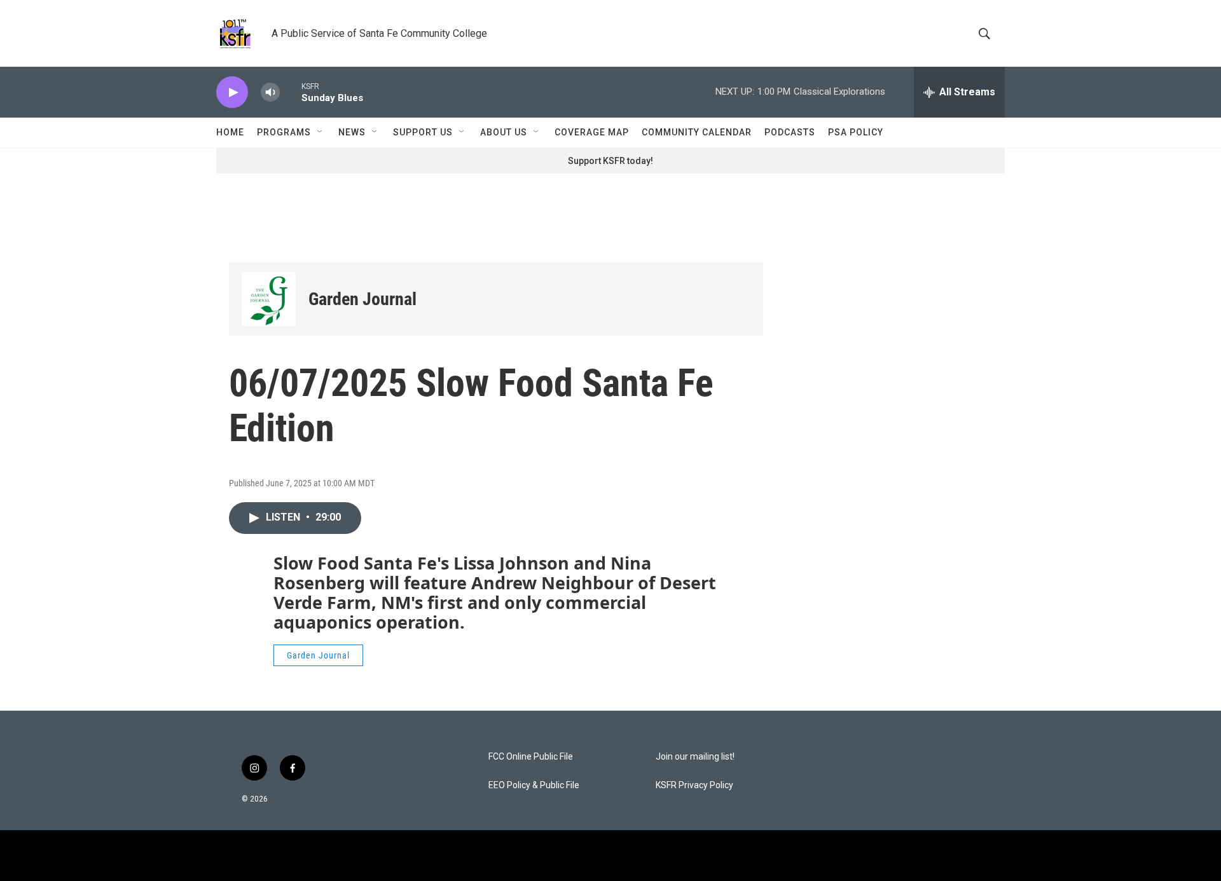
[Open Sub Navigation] (320, 132)
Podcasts (789, 132)
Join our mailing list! (695, 756)
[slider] (291, 92)
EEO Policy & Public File (533, 785)
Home (230, 132)
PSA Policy (855, 132)
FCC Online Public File (530, 756)
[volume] (270, 92)
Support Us (423, 132)
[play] (232, 92)
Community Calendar (697, 132)
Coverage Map (592, 132)
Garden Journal (362, 299)
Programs (284, 132)
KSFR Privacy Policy (694, 785)
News (352, 132)
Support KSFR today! (610, 161)
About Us (503, 132)
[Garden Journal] (269, 299)
